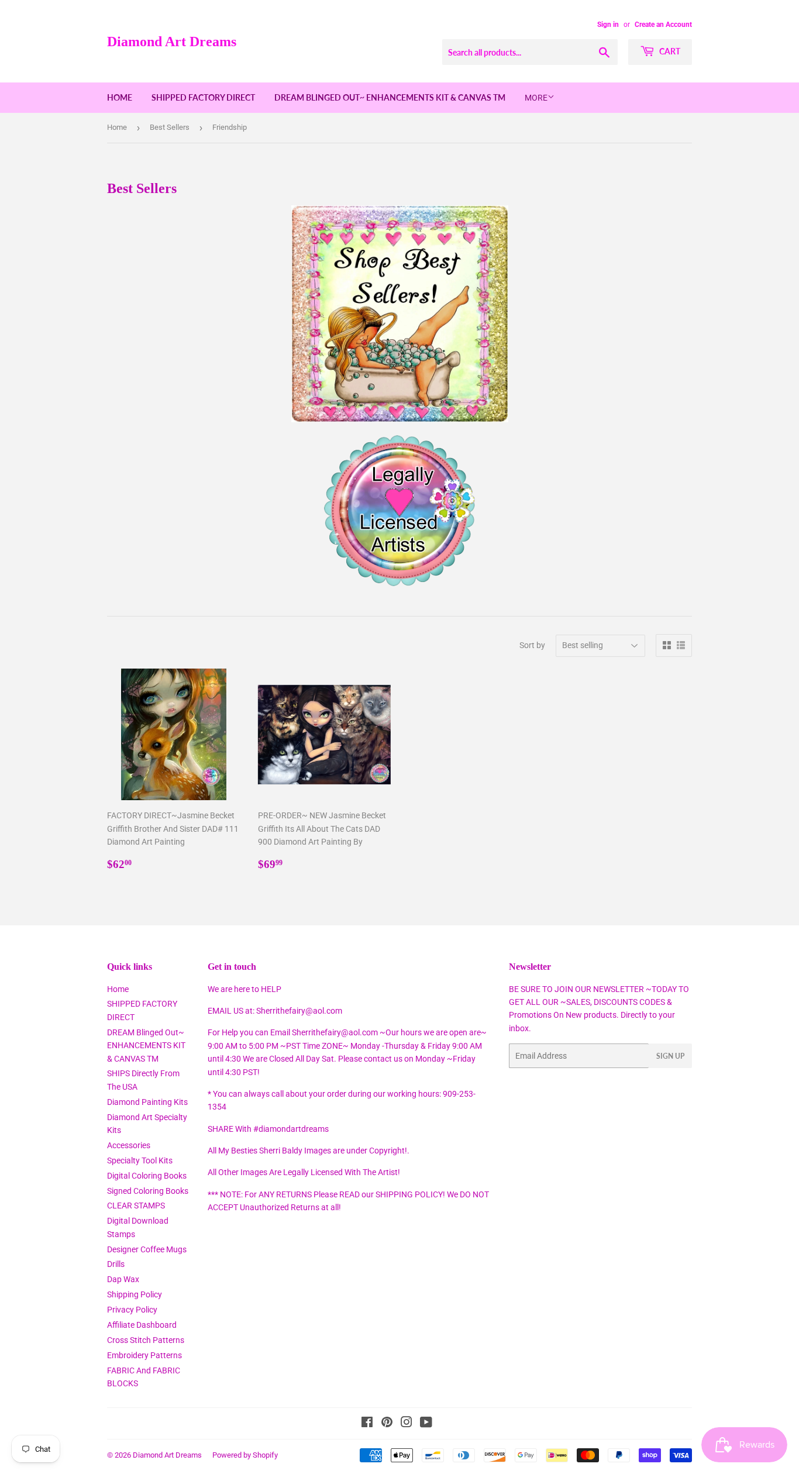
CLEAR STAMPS (136, 1205)
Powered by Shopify (245, 1455)
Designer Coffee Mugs (147, 1249)
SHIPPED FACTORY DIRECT (203, 97)
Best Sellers (170, 127)
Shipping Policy (134, 1294)
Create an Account (663, 24)
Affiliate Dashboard (142, 1325)
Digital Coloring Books (147, 1175)
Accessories (128, 1145)
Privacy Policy (132, 1309)
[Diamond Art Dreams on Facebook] (367, 1423)
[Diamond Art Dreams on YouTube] (426, 1423)
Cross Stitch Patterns (145, 1340)
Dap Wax (123, 1279)
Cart (668, 51)
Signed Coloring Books (147, 1191)
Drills (116, 1264)
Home (119, 97)
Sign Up (670, 1056)
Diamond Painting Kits (147, 1102)
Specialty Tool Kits (140, 1160)
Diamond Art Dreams (171, 41)
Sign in (608, 24)
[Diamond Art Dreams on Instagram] (406, 1423)
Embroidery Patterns (144, 1355)
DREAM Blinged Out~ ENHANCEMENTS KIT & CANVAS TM (389, 97)
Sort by (532, 645)
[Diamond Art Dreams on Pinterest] (387, 1423)
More (536, 97)
